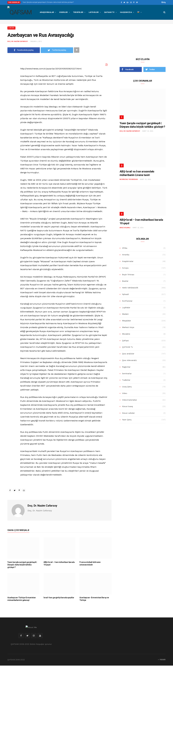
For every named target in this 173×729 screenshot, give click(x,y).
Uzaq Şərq (127, 387)
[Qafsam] (19, 12)
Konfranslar (127, 301)
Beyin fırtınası (128, 274)
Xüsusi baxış (127, 406)
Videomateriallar (129, 400)
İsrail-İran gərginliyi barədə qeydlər (59, 597)
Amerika (125, 255)
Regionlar (126, 367)
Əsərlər (63, 12)
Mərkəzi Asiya (128, 327)
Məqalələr (126, 321)
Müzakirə (126, 334)
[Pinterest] (10, 86)
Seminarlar (127, 373)
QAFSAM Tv (109, 12)
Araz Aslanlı (125, 228)
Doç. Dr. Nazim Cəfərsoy (17, 41)
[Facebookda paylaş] (10, 72)
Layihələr (94, 12)
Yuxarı (162, 660)
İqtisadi (125, 294)
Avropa (11, 28)
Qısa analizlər (128, 354)
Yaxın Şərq (126, 420)
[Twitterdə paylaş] (10, 79)
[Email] (10, 93)
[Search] (163, 12)
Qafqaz (125, 340)
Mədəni (125, 314)
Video (124, 393)
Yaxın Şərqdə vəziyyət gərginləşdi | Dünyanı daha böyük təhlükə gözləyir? (48, 2)
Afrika (124, 248)
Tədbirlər (78, 12)
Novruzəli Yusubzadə (129, 179)
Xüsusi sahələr (128, 413)
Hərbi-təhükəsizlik (130, 288)
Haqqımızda (126, 12)
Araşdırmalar (47, 12)
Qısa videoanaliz (129, 360)
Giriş (163, 2)
